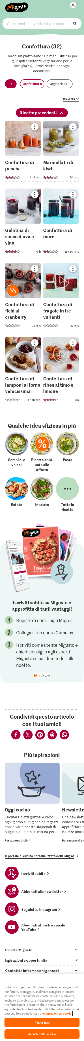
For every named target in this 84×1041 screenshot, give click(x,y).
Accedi (45, 675)
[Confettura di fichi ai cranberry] (23, 298)
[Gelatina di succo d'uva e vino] (23, 224)
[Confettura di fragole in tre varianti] (61, 298)
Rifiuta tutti (42, 1022)
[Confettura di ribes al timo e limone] (61, 372)
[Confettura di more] (61, 224)
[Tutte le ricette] (67, 494)
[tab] (42, 950)
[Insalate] (41, 494)
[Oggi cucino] (32, 803)
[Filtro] (11, 83)
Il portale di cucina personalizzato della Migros (39, 855)
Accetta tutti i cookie (42, 1034)
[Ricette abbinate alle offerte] (41, 452)
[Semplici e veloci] (16, 452)
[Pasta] (67, 452)
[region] (42, 1007)
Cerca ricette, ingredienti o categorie (42, 23)
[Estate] (16, 494)
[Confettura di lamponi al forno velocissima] (23, 372)
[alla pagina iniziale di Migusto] (16, 5)
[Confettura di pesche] (23, 153)
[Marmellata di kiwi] (61, 153)
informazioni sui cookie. (57, 1013)
